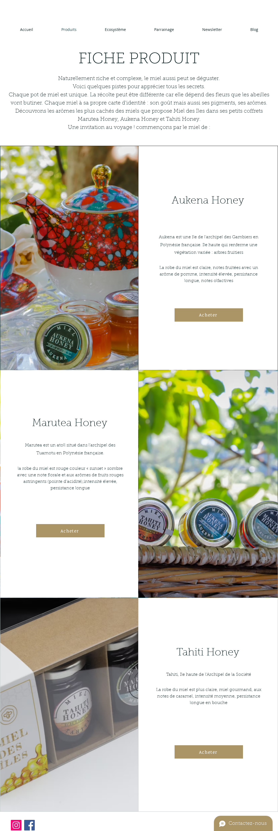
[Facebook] (29, 825)
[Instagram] (16, 825)
